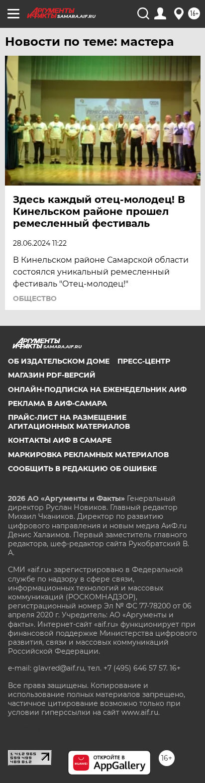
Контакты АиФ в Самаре (59, 440)
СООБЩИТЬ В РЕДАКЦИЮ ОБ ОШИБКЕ (82, 468)
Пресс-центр (143, 361)
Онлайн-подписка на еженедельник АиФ (97, 389)
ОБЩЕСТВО (35, 298)
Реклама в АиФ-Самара (57, 403)
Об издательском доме (58, 361)
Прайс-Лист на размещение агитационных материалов (69, 422)
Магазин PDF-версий (52, 375)
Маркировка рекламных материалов (88, 454)
